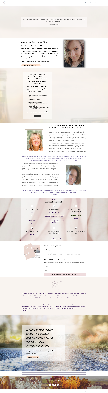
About (99, 2)
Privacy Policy (83, 391)
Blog (104, 2)
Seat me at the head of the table (31, 65)
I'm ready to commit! (33, 357)
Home (86, 2)
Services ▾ (93, 2)
